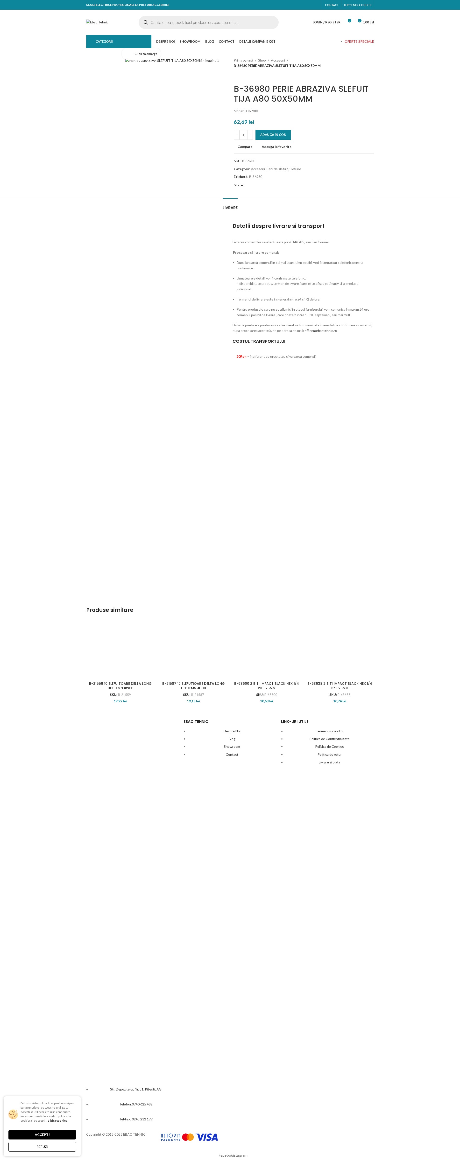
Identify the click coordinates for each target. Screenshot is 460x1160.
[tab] (230, 205)
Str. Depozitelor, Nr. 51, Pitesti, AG (136, 1089)
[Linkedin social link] (273, 185)
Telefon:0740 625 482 (136, 1104)
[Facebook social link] (304, 4)
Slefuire (295, 169)
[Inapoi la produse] (242, 76)
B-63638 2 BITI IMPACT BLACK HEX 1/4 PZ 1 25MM (339, 686)
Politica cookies (56, 1120)
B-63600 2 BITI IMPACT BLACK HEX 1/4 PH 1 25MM (266, 686)
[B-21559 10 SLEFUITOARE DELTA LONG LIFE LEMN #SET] (120, 649)
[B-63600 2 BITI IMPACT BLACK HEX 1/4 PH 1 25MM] (267, 649)
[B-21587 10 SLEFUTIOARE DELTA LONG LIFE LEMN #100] (193, 649)
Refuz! (42, 1147)
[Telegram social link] (282, 185)
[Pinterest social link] (265, 185)
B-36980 (255, 177)
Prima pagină (243, 60)
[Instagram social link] (313, 4)
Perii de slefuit (277, 169)
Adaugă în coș (273, 135)
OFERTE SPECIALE (359, 41)
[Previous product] (237, 76)
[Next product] (248, 76)
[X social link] (256, 185)
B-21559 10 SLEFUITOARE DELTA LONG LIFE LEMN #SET (120, 686)
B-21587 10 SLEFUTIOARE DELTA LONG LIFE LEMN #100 (193, 686)
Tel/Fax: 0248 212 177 (136, 1119)
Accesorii (278, 60)
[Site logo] (97, 22)
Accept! (42, 1134)
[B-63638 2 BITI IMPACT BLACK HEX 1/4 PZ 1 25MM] (340, 649)
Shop (262, 60)
